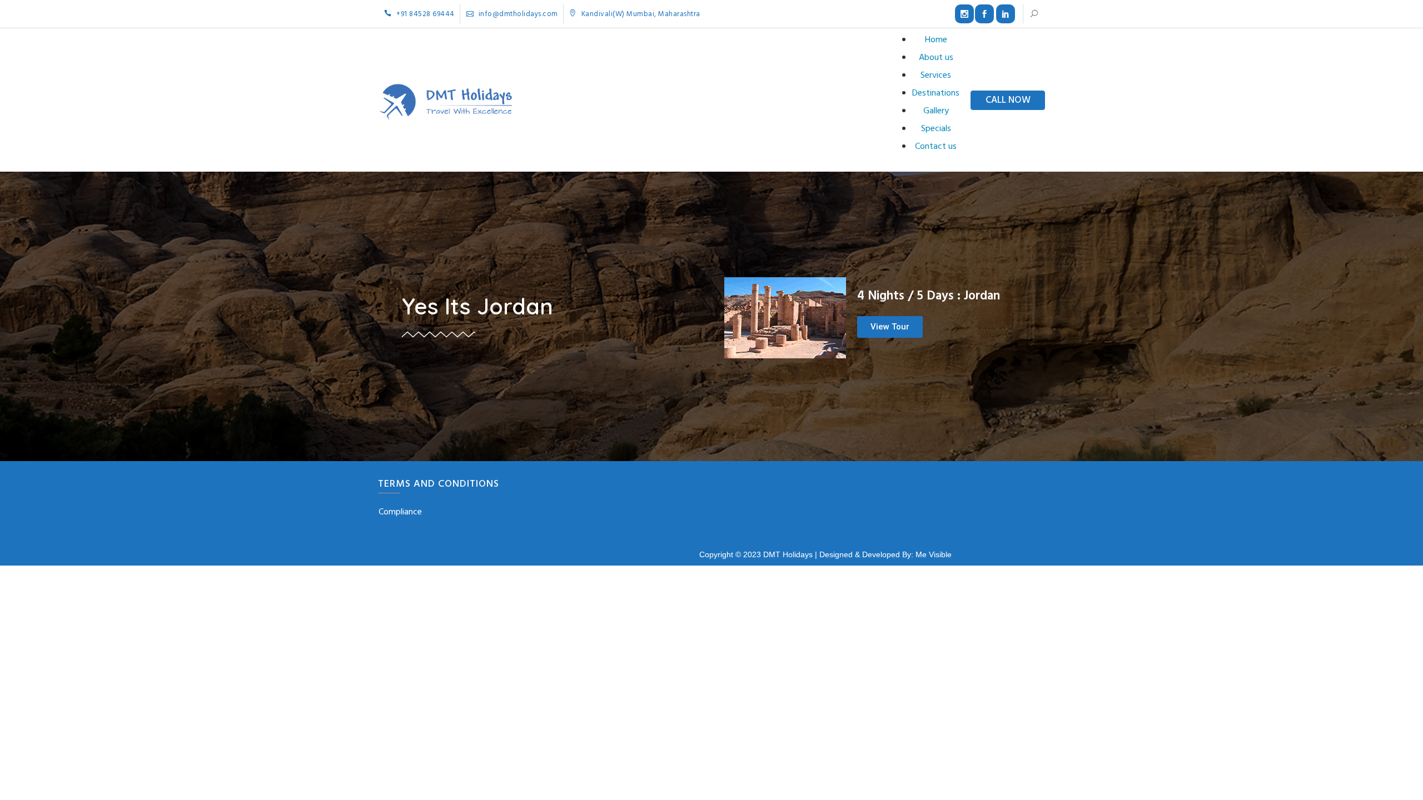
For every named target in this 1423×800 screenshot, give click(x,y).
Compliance (400, 512)
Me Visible (934, 554)
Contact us (936, 146)
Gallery (936, 111)
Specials (936, 129)
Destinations (935, 93)
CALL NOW (1008, 100)
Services (936, 75)
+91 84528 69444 (425, 14)
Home (936, 40)
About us (936, 58)
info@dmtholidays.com (517, 14)
